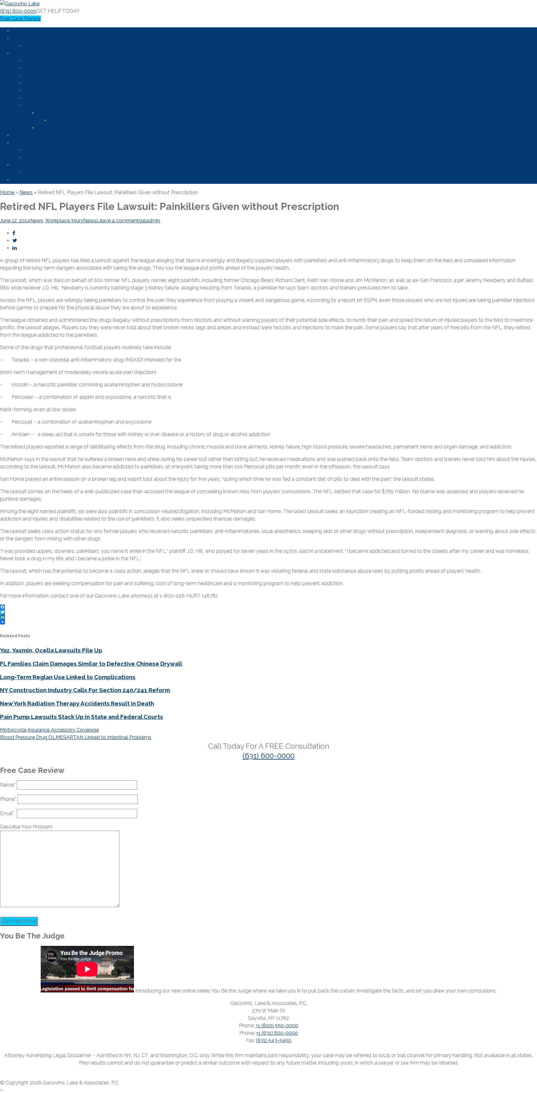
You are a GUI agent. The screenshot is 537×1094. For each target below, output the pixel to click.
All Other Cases (42, 105)
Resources (24, 165)
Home (19, 31)
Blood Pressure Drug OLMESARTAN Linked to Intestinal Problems (75, 737)
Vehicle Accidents (45, 90)
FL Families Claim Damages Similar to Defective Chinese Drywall (91, 663)
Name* (8, 785)
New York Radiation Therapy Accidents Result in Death (77, 703)
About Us (23, 38)
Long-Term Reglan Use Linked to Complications (67, 677)
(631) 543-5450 (273, 1040)
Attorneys (36, 46)
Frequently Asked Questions (57, 172)
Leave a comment (117, 221)
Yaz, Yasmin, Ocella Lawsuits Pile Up (51, 650)
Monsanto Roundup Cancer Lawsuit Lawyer (100, 120)
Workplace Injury (64, 221)
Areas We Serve (30, 135)
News (18, 143)
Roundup (47, 113)
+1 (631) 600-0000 (277, 1033)
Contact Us (25, 180)
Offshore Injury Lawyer (50, 76)
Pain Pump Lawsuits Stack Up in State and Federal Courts (81, 716)
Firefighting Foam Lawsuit (54, 158)
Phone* (8, 799)
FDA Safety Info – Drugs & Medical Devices (74, 150)
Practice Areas (28, 53)
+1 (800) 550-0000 (277, 1025)
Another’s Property (46, 98)
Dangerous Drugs (45, 61)
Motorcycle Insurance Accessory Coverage (49, 730)
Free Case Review (20, 18)
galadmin (149, 221)
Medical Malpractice (48, 83)
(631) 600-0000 (18, 11)
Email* (8, 813)
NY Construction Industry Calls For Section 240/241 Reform (85, 690)
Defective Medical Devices (55, 68)
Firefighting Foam (57, 128)
